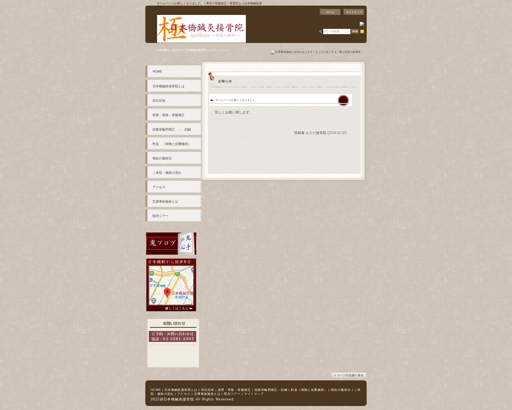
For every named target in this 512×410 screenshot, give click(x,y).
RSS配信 (362, 31)
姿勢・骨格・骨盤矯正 (234, 389)
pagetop (348, 375)
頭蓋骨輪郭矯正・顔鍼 (270, 389)
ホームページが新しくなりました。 (236, 99)
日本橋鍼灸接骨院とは (181, 389)
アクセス (184, 393)
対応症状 (207, 389)
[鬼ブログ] (171, 256)
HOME (156, 389)
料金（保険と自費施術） (309, 389)
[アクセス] (171, 313)
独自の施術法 (341, 389)
